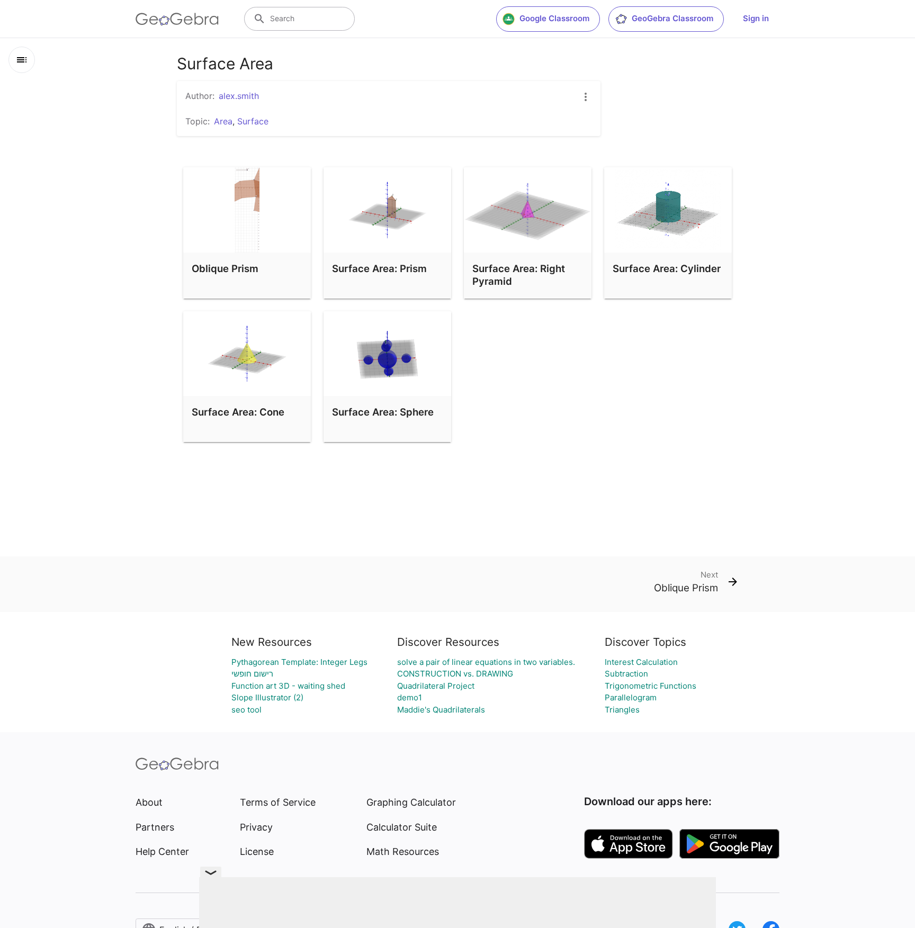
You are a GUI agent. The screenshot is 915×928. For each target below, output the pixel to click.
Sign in (756, 18)
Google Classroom (554, 18)
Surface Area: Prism (379, 268)
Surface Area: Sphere (383, 412)
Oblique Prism (225, 268)
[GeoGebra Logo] (177, 19)
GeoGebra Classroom (672, 18)
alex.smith (239, 96)
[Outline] (21, 60)
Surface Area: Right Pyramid (518, 275)
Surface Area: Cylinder (667, 268)
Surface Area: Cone (238, 412)
